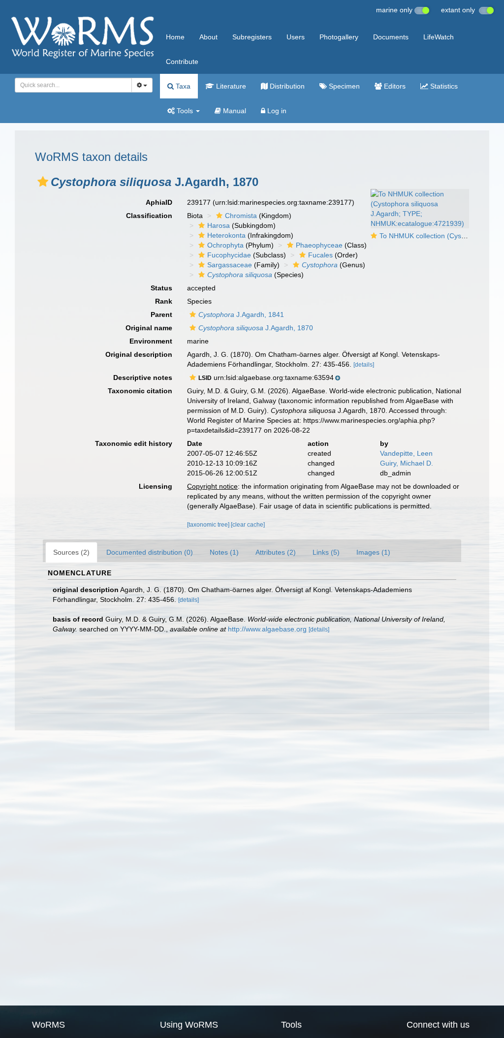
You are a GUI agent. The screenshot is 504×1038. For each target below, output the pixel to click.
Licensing (155, 486)
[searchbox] (70, 85)
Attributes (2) (275, 552)
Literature (230, 86)
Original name (149, 328)
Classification (149, 216)
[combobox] (73, 85)
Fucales (320, 255)
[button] (43, 182)
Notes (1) (224, 552)
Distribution (286, 86)
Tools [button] (185, 111)
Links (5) (326, 552)
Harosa (218, 225)
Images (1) (373, 552)
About (208, 37)
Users (295, 37)
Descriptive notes (142, 377)
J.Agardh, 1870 (255, 328)
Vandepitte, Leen (406, 453)
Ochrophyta (225, 245)
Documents (391, 37)
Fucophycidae (229, 255)
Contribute (182, 61)
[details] (363, 364)
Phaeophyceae (319, 245)
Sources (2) (71, 552)
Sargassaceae (229, 265)
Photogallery (338, 37)
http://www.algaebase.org (267, 629)
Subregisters (252, 37)
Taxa (182, 86)
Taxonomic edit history (133, 443)
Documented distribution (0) (149, 552)
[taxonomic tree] (209, 524)
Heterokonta (226, 235)
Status (161, 288)
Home (175, 37)
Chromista (241, 216)
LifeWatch (438, 37)
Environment (150, 341)
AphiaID (159, 202)
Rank (163, 301)
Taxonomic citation (140, 391)
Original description (138, 354)
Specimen (343, 86)
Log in (275, 111)
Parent (161, 314)
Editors (394, 86)
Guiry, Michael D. (406, 463)
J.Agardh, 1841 (241, 314)
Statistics (443, 86)
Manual (233, 111)
